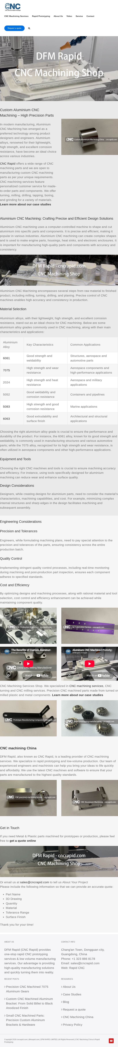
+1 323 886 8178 (83, 958)
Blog (66, 1001)
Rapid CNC (77, 967)
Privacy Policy (72, 1024)
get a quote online (23, 840)
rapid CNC (24, 954)
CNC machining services (86, 686)
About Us (69, 986)
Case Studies (72, 994)
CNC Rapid (7, 163)
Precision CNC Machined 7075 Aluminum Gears (27, 989)
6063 (6, 418)
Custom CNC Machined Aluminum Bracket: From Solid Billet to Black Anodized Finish (29, 1003)
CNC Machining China (78, 1017)
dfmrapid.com (34, 1039)
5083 (6, 406)
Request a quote (74, 1009)
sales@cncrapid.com (34, 882)
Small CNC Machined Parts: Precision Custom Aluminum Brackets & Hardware (25, 1020)
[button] (29, 28)
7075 (6, 370)
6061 (6, 358)
